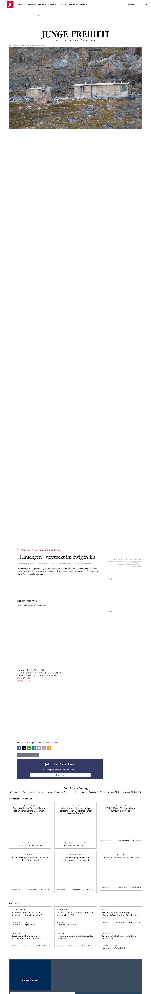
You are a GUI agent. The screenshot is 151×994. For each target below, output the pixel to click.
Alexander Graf (15, 890)
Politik (20, 5)
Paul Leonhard (26, 843)
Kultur (60, 5)
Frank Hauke (61, 922)
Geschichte (22, 563)
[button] (115, 4)
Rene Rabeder (16, 922)
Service (82, 5)
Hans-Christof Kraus (71, 843)
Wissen (51, 5)
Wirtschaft (32, 5)
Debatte (41, 5)
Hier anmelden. (51, 742)
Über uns (71, 5)
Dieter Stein (106, 946)
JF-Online (105, 922)
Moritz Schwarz (106, 840)
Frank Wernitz (60, 890)
